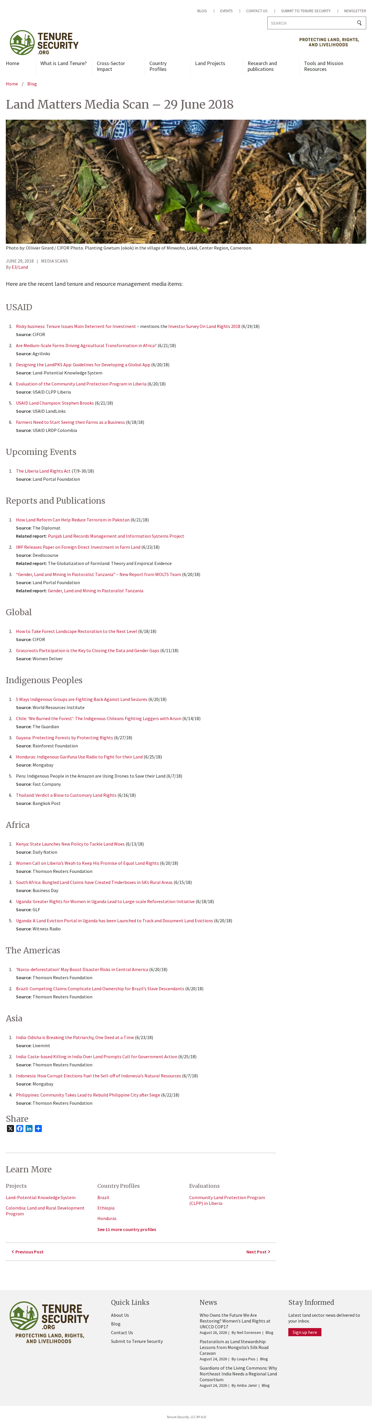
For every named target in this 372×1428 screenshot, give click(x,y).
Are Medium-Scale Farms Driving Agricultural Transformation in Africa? (86, 345)
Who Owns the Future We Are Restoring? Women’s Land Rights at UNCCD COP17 (235, 1321)
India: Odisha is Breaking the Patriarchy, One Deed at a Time (75, 1037)
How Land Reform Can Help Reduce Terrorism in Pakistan (73, 520)
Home (12, 63)
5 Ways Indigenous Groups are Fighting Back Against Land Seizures (81, 699)
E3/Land (20, 267)
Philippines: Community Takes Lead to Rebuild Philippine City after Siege (88, 1095)
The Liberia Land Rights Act (43, 471)
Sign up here (305, 1332)
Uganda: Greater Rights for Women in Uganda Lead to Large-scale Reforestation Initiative (105, 901)
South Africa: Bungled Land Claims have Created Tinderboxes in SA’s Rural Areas (94, 882)
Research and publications (262, 66)
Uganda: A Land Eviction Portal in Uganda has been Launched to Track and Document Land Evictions (114, 920)
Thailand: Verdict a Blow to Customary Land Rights (66, 795)
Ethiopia (106, 1208)
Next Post (256, 1252)
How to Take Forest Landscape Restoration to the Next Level (76, 631)
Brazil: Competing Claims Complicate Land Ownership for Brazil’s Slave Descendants (100, 988)
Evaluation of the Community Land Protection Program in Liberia (81, 384)
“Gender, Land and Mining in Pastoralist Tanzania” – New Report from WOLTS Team (98, 574)
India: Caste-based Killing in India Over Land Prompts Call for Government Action (96, 1056)
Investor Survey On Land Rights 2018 (204, 326)
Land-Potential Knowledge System (41, 1197)
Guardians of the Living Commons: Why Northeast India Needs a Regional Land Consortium (238, 1373)
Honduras (107, 1218)
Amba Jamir (247, 1385)
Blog (202, 10)
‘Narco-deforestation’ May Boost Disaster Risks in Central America (82, 969)
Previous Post (29, 1252)
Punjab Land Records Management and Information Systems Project (116, 536)
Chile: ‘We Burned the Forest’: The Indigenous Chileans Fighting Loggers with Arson (98, 718)
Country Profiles (158, 66)
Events (226, 10)
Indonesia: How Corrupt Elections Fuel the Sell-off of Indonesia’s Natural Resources (98, 1076)
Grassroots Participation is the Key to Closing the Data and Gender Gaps (87, 650)
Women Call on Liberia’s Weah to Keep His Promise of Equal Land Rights (87, 863)
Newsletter (355, 10)
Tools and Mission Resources (323, 66)
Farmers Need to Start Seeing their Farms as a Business (70, 422)
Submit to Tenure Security (306, 10)
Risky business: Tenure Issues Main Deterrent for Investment (76, 326)
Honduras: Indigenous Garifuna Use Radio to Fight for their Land (79, 757)
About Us (120, 1315)
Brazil (103, 1197)
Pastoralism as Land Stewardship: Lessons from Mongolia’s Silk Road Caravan (234, 1347)
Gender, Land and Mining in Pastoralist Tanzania (95, 590)
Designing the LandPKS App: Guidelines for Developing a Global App (83, 364)
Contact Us (257, 10)
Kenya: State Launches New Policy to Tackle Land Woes (70, 844)
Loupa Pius (246, 1358)
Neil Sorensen (249, 1332)
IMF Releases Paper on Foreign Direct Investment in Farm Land (78, 547)
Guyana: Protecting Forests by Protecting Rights (64, 737)
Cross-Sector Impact (111, 66)
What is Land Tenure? (63, 63)
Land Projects (210, 63)
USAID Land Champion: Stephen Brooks (55, 403)
